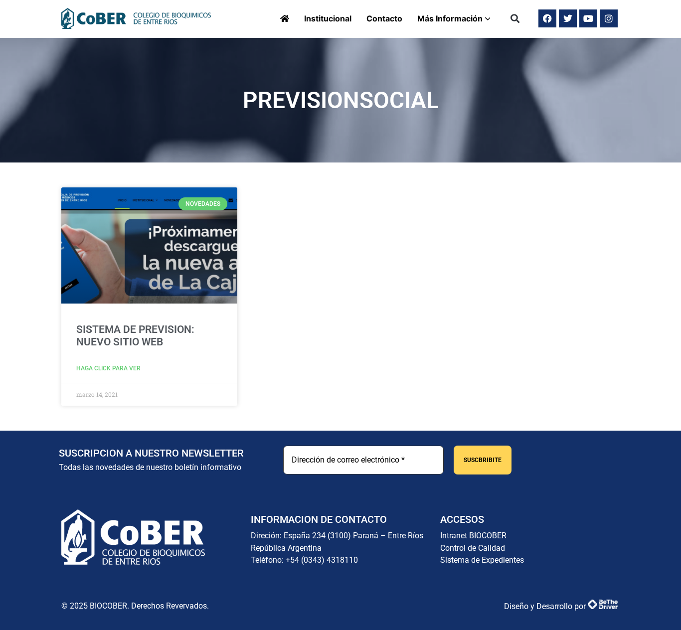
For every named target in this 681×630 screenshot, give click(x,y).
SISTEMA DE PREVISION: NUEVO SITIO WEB (135, 335)
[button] (515, 18)
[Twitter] (568, 18)
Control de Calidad (472, 548)
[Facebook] (547, 18)
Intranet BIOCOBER (473, 535)
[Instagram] (609, 18)
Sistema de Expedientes (482, 560)
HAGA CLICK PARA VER (108, 368)
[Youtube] (588, 18)
